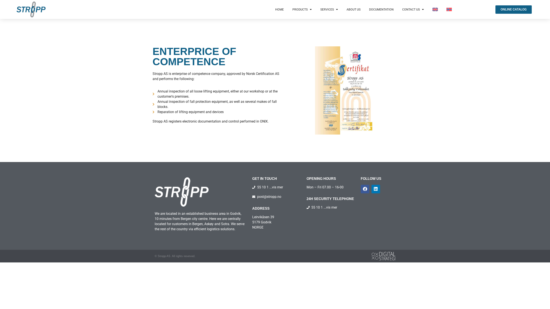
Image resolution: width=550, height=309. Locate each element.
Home (279, 9)
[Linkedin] (375, 189)
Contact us (411, 9)
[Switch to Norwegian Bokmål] (449, 9)
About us (354, 9)
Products (300, 9)
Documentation (381, 9)
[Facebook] (365, 189)
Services (327, 9)
